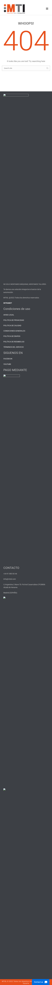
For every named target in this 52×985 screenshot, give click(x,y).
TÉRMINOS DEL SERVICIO (13, 347)
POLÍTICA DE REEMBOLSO (13, 342)
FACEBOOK (7, 359)
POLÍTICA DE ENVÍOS (11, 336)
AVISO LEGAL (8, 315)
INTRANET (7, 303)
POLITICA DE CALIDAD (12, 326)
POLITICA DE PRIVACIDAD (13, 320)
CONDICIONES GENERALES (14, 331)
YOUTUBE (7, 364)
